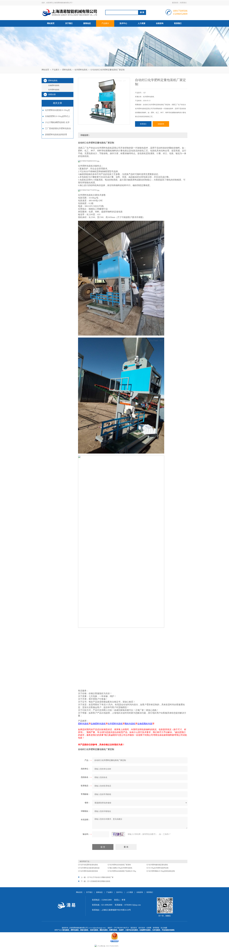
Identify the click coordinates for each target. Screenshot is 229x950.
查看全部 (52, 94)
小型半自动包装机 (131, 930)
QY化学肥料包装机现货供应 (88, 871)
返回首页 (175, 3)
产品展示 (105, 23)
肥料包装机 (67, 70)
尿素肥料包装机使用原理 (56, 134)
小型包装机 (65, 930)
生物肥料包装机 (53, 85)
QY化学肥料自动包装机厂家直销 (119, 865)
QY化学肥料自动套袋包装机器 (89, 868)
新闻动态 (87, 23)
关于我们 (69, 23)
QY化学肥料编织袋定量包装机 (157, 865)
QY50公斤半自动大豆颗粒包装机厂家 (100, 877)
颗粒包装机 (104, 930)
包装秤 (121, 930)
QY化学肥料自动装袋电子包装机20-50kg (122, 871)
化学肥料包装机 (80, 70)
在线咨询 (159, 23)
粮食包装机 (84, 930)
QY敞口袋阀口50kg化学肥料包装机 (120, 868)
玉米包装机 (156, 930)
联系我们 (183, 3)
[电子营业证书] (114, 933)
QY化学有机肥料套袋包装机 (88, 865)
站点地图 (164, 928)
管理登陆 (156, 928)
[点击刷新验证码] (118, 834)
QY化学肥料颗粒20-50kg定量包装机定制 (160, 871)
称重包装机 (113, 930)
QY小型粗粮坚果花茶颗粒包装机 (98, 881)
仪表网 (148, 928)
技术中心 (123, 23)
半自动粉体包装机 (168, 930)
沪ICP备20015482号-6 (121, 928)
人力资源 (141, 23)
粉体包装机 (94, 930)
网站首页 (50, 23)
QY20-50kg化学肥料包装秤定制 (157, 868)
